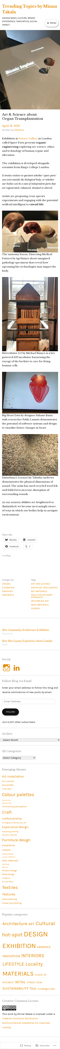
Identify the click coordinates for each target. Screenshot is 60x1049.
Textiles (10, 887)
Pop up (4, 867)
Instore (6, 849)
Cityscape (7, 789)
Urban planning (9, 899)
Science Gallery (28, 138)
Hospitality (8, 845)
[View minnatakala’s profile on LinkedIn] (16, 668)
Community (6, 803)
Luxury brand (7, 854)
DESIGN (6, 583)
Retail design (8, 874)
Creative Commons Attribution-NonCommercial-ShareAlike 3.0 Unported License (26, 1023)
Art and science (40, 583)
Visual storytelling (11, 903)
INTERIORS (32, 955)
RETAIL (20, 982)
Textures (8, 894)
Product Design (9, 870)
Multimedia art (40, 600)
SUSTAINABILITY (15, 988)
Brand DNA (7, 785)
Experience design (15, 827)
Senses (35, 608)
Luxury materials (8, 857)
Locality (34, 964)
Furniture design (16, 840)
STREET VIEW (34, 982)
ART (31, 924)
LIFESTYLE (13, 964)
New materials (40, 604)
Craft (7, 812)
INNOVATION (11, 956)
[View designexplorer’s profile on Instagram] (6, 668)
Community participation (14, 806)
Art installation (13, 776)
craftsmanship (12, 818)
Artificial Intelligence (44, 587)
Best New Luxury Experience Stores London (27, 643)
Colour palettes (18, 794)
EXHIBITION (8, 587)
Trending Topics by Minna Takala (29, 9)
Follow (10, 711)
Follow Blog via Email (17, 681)
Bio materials (39, 591)
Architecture (14, 923)
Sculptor (6, 878)
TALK (33, 988)
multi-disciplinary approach (42, 596)
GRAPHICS (7, 591)
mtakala (19, 130)
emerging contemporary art (14, 823)
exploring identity (10, 831)
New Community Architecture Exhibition (25, 632)
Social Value (7, 881)
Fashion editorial (9, 835)
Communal (6, 800)
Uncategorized (46, 988)
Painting (5, 864)
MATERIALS (8, 594)
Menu (52, 22)
